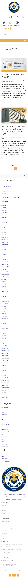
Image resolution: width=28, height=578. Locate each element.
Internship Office (5, 429)
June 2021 (3, 338)
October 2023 (4, 272)
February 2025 (4, 232)
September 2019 (5, 388)
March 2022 (4, 316)
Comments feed (5, 459)
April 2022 (3, 314)
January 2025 (4, 235)
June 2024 (3, 252)
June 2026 (3, 205)
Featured (13, 80)
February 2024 (4, 262)
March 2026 (4, 213)
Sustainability (17, 25)
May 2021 (3, 341)
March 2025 (4, 230)
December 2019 (5, 380)
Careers (3, 412)
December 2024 (5, 237)
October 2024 (4, 242)
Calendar (17, 20)
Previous (13, 165)
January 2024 (4, 264)
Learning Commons (6, 437)
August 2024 (4, 247)
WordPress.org (5, 461)
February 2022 (4, 319)
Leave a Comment (5, 80)
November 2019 (5, 383)
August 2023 (4, 277)
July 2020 (3, 363)
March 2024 (4, 259)
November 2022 (5, 296)
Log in (2, 454)
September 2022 (5, 301)
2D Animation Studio (6, 186)
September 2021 (5, 331)
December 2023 (5, 267)
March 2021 (4, 346)
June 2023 (3, 282)
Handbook (24, 20)
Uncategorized (4, 447)
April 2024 (3, 257)
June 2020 (3, 365)
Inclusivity (10, 25)
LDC (2, 434)
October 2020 (4, 356)
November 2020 (5, 353)
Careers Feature (5, 415)
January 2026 (4, 215)
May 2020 (3, 368)
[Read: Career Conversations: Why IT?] (14, 65)
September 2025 (5, 225)
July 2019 (3, 393)
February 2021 (4, 348)
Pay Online (11, 20)
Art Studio (3, 191)
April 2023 (3, 287)
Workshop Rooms (5, 184)
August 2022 (4, 304)
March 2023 (4, 289)
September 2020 (5, 358)
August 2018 (4, 400)
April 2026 (3, 210)
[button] (2, 40)
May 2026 (3, 208)
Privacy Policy (4, 25)
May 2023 (3, 284)
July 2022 (3, 306)
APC (2, 410)
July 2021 (3, 336)
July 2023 (3, 279)
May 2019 (3, 395)
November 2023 (5, 269)
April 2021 (3, 343)
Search (4, 20)
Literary (3, 439)
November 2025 (5, 220)
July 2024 (3, 250)
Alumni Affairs (4, 407)
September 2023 (5, 274)
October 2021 (4, 328)
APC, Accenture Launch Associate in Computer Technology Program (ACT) (13, 130)
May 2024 (3, 254)
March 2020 (4, 373)
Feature (3, 417)
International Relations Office (8, 427)
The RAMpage (22, 80)
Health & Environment (6, 422)
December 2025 (5, 217)
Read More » (4, 101)
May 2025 (3, 227)
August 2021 (4, 333)
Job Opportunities (5, 432)
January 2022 (4, 321)
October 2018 (4, 398)
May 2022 (3, 311)
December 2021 (5, 324)
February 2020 (4, 375)
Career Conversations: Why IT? (12, 76)
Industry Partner (5, 424)
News (17, 80)
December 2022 (5, 294)
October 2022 (4, 299)
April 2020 (3, 370)
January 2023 (4, 291)
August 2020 (4, 360)
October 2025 (4, 222)
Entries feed (4, 456)
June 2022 (3, 309)
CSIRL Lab (3, 194)
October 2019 (4, 385)
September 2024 (5, 245)
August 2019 (4, 390)
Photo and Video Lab (6, 189)
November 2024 (5, 240)
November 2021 (5, 326)
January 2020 (4, 378)
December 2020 (5, 351)
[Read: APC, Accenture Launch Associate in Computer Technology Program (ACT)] (14, 115)
